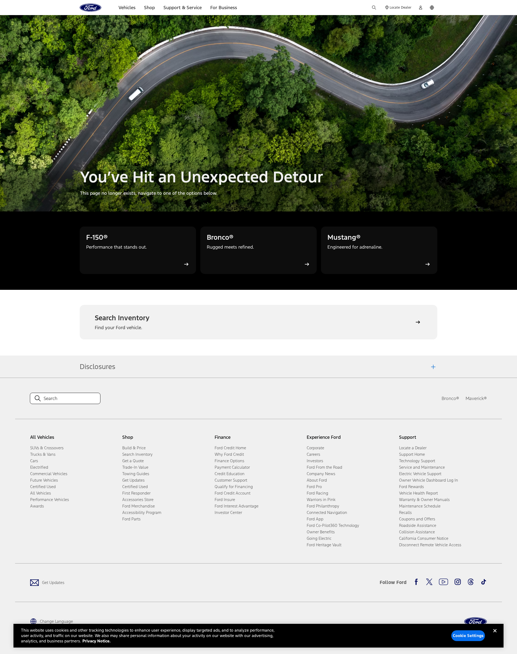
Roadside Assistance (417, 525)
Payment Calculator (232, 467)
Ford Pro (314, 486)
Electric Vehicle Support (420, 473)
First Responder (136, 493)
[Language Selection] (432, 7)
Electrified (39, 467)
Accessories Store (137, 499)
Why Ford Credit (229, 454)
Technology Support (417, 460)
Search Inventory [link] (137, 454)
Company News (321, 473)
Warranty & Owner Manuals (424, 499)
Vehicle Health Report (418, 493)
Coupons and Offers (417, 518)
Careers (313, 454)
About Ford (317, 480)
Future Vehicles (44, 480)
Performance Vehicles (49, 499)
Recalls (405, 512)
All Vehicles (40, 493)
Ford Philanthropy (323, 506)
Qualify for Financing (234, 486)
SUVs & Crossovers (47, 447)
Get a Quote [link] (133, 460)
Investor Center (228, 512)
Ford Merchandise (138, 506)
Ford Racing (317, 493)
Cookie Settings (468, 635)
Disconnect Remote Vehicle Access (430, 544)
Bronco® (450, 398)
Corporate (315, 447)
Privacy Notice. (96, 640)
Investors (315, 460)
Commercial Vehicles (48, 473)
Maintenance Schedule (420, 506)
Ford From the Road (324, 467)
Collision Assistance (417, 531)
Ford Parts (131, 518)
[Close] (495, 635)
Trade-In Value (135, 467)
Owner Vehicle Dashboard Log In (428, 480)
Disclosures (97, 366)
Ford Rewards (411, 486)
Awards (37, 506)
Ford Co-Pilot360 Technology (333, 525)
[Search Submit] (374, 7)
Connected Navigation (327, 512)
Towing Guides (135, 473)
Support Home (412, 454)
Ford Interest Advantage (236, 506)
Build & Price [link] (134, 447)
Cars (34, 460)
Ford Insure (225, 499)
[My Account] (420, 7)
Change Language (56, 621)
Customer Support (231, 480)
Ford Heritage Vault (324, 544)
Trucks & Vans (42, 454)
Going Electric (319, 538)
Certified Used (43, 486)
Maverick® (476, 398)
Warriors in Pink (321, 499)
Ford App (315, 518)
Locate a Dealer (413, 447)
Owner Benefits (321, 531)
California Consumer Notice (423, 538)
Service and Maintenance (422, 467)
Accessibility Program (141, 512)
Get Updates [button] (133, 480)
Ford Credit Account (232, 493)
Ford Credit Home (230, 447)
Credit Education (229, 473)
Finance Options (229, 460)
